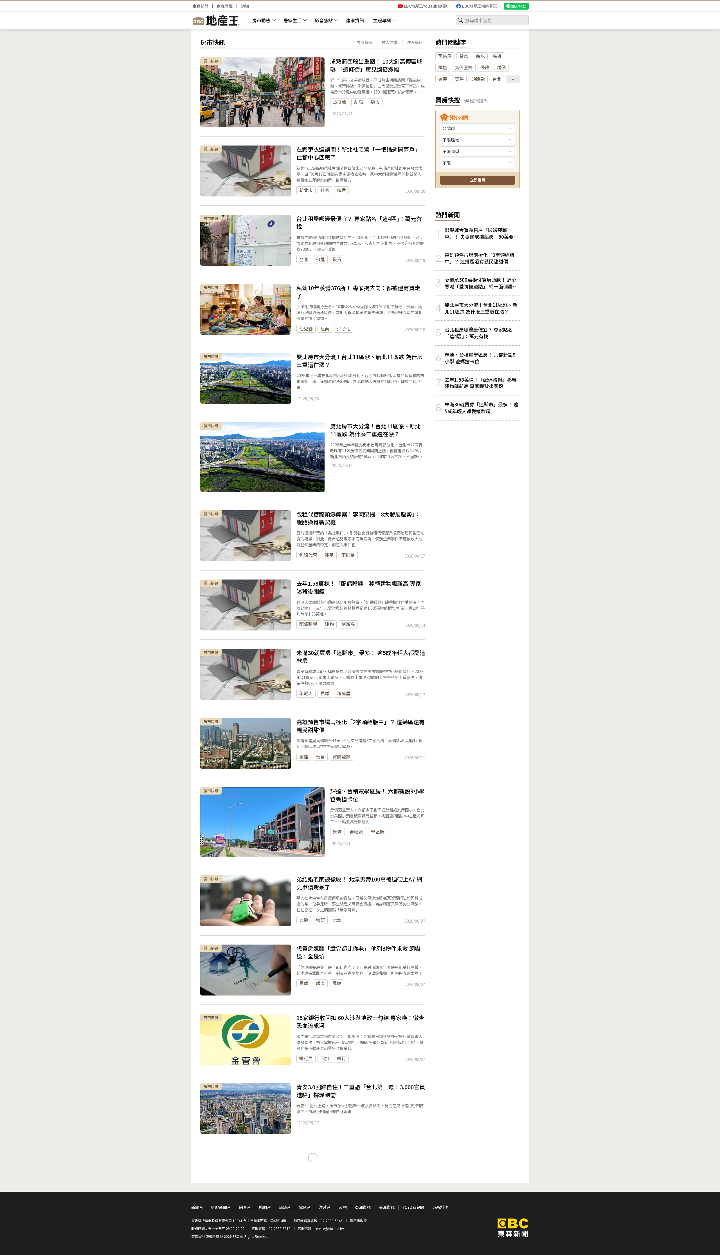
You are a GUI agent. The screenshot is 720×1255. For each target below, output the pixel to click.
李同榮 (348, 554)
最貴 (336, 259)
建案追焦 (415, 42)
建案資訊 (355, 20)
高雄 (303, 756)
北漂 (336, 919)
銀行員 (306, 1058)
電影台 (305, 1207)
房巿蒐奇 (364, 42)
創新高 (348, 624)
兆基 (329, 554)
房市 (375, 102)
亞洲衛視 (363, 1207)
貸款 (463, 56)
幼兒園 (306, 328)
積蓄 (320, 919)
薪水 (480, 56)
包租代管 (308, 554)
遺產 (442, 78)
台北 (303, 259)
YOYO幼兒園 (413, 1207)
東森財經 (225, 6)
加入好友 (518, 6)
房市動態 (261, 20)
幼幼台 (285, 1207)
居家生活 (293, 20)
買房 (324, 693)
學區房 (377, 831)
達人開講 (389, 42)
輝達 (337, 831)
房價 (501, 67)
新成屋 (343, 693)
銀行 (341, 1058)
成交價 (339, 102)
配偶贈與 (308, 624)
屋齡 (336, 983)
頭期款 (478, 78)
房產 (320, 983)
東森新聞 (200, 6)
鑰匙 (341, 190)
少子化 (343, 328)
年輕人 (306, 693)
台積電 (356, 831)
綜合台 (245, 1207)
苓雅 (484, 67)
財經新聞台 (221, 1207)
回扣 (324, 1058)
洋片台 (325, 1207)
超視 (343, 1207)
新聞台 (197, 1207)
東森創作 (440, 1207)
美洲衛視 (387, 1207)
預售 (320, 756)
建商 (324, 328)
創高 (358, 102)
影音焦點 (324, 20)
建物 (329, 624)
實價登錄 (341, 756)
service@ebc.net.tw (329, 1228)
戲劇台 (265, 1207)
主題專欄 (382, 20)
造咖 (245, 6)
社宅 (324, 190)
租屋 (320, 259)
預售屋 (445, 56)
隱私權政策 (358, 1220)
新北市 (306, 190)
